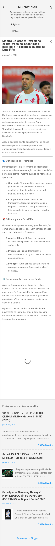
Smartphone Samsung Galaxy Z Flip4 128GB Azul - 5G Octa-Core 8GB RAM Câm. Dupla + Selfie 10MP (23, 496)
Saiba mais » (45, 445)
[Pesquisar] (51, 8)
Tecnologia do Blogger (27, 538)
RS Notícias (27, 7)
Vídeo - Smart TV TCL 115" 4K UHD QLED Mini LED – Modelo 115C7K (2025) (23, 416)
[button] (51, 41)
